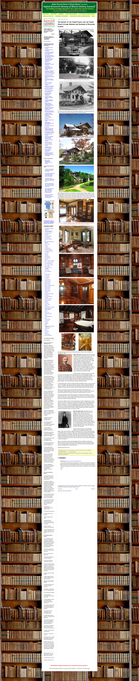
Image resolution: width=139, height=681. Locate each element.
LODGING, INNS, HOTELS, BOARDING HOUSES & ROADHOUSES (49, 115)
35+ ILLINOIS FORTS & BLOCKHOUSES (49, 91)
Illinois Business (48, 281)
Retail (46, 324)
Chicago (46, 246)
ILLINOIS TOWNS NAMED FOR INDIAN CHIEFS (49, 97)
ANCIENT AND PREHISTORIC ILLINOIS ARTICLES (49, 64)
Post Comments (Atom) (67, 490)
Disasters (46, 253)
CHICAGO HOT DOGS (49, 74)
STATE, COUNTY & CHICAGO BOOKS (87, 14)
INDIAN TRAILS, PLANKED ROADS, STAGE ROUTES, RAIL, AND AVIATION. (49, 105)
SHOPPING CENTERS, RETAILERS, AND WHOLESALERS (49, 137)
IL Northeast (76, 453)
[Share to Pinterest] (74, 451)
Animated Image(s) (48, 238)
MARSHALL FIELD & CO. (48, 16)
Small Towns (47, 328)
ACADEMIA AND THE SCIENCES (49, 50)
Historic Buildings (48, 271)
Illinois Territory (47, 288)
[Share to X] (72, 451)
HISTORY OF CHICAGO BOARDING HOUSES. (49, 87)
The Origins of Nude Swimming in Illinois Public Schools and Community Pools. (49, 180)
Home (77, 488)
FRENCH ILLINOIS (48, 82)
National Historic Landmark (50, 307)
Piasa (46, 317)
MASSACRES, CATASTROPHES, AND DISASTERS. (49, 123)
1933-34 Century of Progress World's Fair (49, 231)
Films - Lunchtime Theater (49, 260)
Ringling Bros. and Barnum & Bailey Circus (49, 327)
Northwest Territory (48, 313)
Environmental (47, 257)
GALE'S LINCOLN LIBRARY (71, 14)
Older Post (93, 488)
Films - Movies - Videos (49, 262)
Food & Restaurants (48, 263)
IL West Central (47, 279)
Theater (46, 332)
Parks (46, 315)
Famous (46, 259)
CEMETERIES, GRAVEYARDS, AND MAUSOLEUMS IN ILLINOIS (49, 68)
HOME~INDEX (46, 14)
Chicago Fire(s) (47, 248)
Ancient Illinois (47, 237)
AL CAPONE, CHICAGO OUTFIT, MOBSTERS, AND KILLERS (49, 53)
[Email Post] (69, 451)
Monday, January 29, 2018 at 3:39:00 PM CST (73, 461)
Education (46, 255)
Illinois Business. (48, 282)
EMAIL (93, 16)
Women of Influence (64, 454)
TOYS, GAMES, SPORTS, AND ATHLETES (48, 150)
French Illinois (47, 266)
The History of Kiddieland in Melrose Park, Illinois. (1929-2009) (49, 170)
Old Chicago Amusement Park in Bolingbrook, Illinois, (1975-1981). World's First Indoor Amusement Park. (49, 190)
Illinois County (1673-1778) (49, 285)
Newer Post (60, 488)
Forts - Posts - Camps (49, 264)
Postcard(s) (47, 320)
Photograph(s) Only (48, 316)
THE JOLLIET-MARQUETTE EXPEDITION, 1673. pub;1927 (48, 162)
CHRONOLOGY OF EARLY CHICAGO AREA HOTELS (49, 76)
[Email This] (70, 451)
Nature (46, 310)
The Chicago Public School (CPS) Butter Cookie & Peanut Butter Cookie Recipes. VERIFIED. (49, 175)
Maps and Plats (47, 300)
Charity (72, 453)
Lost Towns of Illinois (48, 298)
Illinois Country (47, 283)
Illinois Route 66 (47, 286)
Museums (80, 453)
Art (45, 240)
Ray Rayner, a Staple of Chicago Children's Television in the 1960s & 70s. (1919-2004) (49, 196)
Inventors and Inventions (49, 293)
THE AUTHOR (54, 14)
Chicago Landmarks (48, 249)
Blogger (88, 668)
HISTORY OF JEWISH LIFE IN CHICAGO (49, 89)
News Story (47, 312)
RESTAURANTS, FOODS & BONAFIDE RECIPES (80, 16)
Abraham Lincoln (48, 233)
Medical (46, 301)
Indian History (47, 289)
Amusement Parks (48, 236)
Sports (46, 329)
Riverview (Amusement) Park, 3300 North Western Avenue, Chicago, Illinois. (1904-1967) (49, 185)
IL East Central (47, 274)
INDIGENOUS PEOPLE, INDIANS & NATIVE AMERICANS (49, 108)
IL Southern (47, 278)
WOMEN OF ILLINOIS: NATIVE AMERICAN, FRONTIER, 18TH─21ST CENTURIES (49, 154)
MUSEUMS (47, 127)
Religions (46, 323)
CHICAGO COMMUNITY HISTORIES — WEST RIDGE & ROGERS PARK (49, 71)
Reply (61, 468)
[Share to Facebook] (73, 451)
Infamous (46, 292)
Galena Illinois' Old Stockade (48, 268)
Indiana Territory (48, 290)
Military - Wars (47, 304)
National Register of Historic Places (48, 309)
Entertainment (47, 256)
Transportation (47, 334)
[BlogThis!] (71, 451)
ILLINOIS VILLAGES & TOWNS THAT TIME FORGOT (49, 100)
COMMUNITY (61, 14)
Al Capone (47, 234)
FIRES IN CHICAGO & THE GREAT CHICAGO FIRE (49, 79)
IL (45, 272)
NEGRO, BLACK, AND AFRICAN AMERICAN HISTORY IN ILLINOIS (49, 129)
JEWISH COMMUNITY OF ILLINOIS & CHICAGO (49, 111)
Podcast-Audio (47, 319)
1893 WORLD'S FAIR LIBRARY (61, 16)
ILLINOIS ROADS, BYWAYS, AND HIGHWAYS (48, 94)
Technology (47, 331)
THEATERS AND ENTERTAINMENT (48, 148)
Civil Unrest (47, 252)
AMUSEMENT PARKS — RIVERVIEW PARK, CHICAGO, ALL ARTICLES (49, 60)
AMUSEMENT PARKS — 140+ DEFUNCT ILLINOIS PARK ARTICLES (49, 56)
